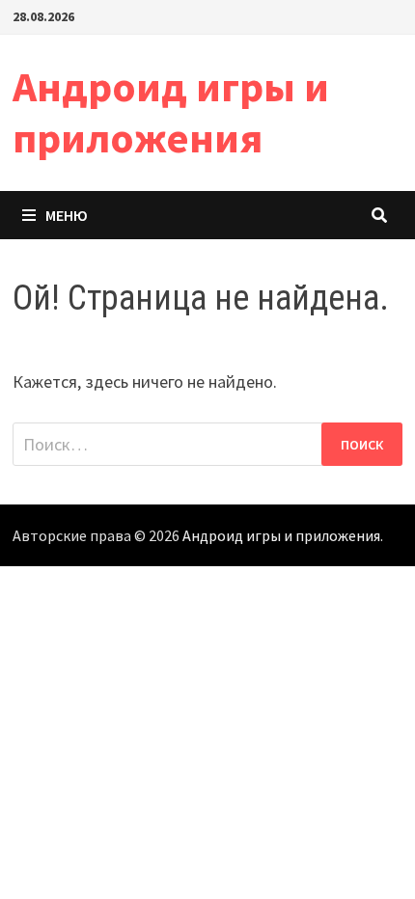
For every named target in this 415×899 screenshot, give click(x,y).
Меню (66, 215)
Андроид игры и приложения (171, 112)
